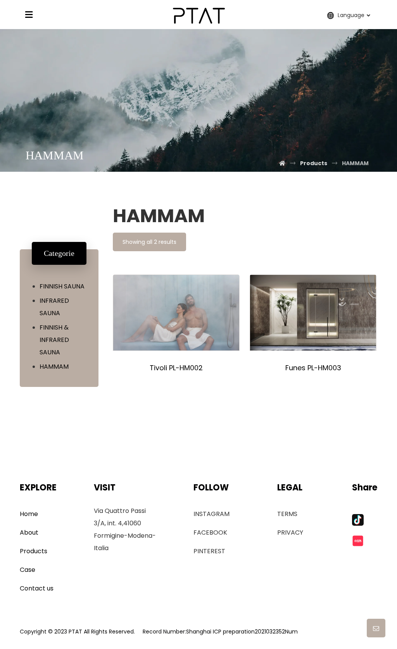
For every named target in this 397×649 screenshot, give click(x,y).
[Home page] (282, 163)
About (29, 532)
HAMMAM (54, 366)
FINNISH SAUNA (62, 286)
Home (29, 513)
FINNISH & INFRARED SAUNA (54, 340)
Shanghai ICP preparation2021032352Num (242, 631)
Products (33, 551)
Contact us (37, 588)
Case (27, 569)
